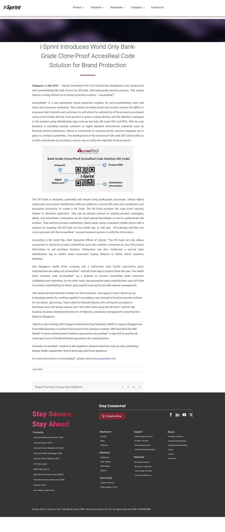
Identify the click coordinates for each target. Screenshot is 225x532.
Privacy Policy (38, 509)
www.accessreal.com (103, 358)
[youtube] (184, 415)
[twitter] (191, 415)
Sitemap (66, 509)
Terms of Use (53, 509)
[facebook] (171, 415)
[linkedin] (177, 415)
